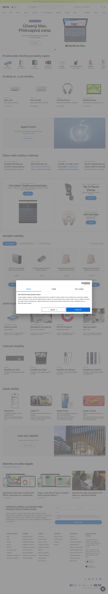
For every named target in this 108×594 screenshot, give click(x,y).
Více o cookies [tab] (79, 289)
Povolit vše (78, 309)
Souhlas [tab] (28, 289)
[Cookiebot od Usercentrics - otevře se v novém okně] (82, 283)
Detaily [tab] (54, 289)
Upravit (53, 309)
